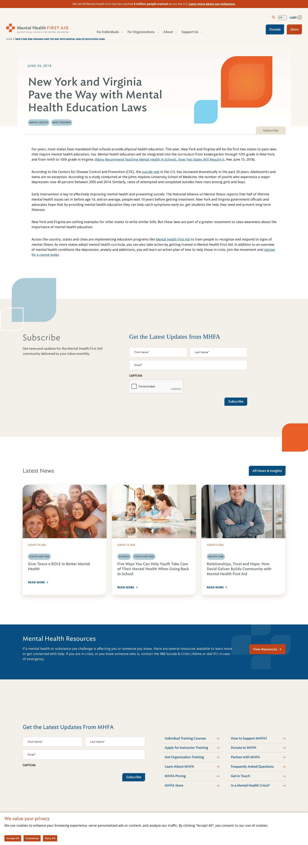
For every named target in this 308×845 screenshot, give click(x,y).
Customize (32, 838)
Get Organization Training (184, 757)
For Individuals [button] (108, 32)
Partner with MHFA (245, 757)
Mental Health (38, 122)
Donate (275, 29)
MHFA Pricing (175, 776)
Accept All (12, 838)
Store (294, 29)
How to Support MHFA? (249, 738)
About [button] (168, 32)
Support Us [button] (189, 32)
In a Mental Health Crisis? (250, 785)
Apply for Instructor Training (186, 748)
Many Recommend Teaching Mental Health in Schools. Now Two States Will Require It (160, 159)
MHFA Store (174, 785)
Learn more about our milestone (212, 4)
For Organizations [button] (141, 32)
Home (9, 39)
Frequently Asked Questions (252, 766)
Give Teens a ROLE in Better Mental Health (59, 566)
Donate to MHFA (243, 748)
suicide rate (150, 172)
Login (293, 17)
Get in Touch (240, 776)
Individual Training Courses (185, 738)
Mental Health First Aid (173, 239)
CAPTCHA (135, 376)
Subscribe (270, 130)
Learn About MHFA (179, 766)
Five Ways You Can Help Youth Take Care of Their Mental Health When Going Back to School (153, 569)
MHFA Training (62, 122)
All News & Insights (267, 471)
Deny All (50, 838)
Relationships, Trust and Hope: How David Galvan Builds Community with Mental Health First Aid (239, 569)
